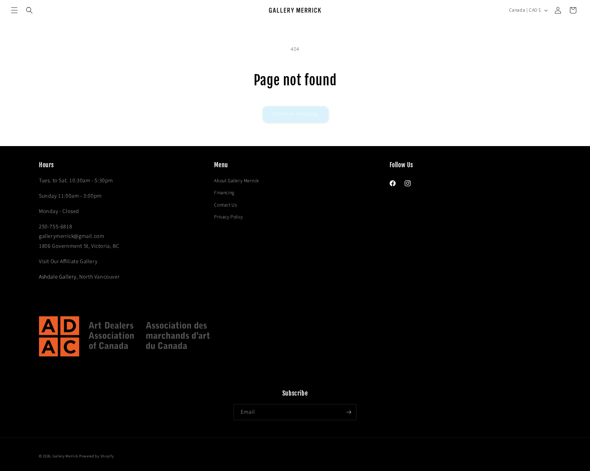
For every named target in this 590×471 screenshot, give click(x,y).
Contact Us (225, 205)
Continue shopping (295, 113)
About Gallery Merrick (236, 180)
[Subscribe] (348, 412)
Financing (224, 192)
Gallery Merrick (66, 456)
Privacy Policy (228, 217)
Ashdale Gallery (57, 277)
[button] (14, 10)
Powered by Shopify (96, 456)
